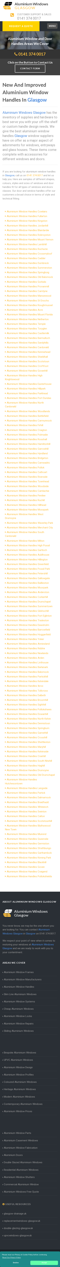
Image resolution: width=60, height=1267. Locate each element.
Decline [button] (16, 1263)
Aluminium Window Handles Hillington (27, 559)
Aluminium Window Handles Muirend (26, 834)
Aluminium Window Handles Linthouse (27, 662)
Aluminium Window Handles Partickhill (27, 676)
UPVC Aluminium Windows (18, 1059)
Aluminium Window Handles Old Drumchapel (31, 774)
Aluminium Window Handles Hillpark (26, 388)
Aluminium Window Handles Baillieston (28, 582)
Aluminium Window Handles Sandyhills (27, 342)
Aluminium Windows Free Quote (21, 1191)
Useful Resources (18, 1204)
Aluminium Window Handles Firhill (25, 425)
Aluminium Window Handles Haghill (26, 765)
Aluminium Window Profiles (19, 1074)
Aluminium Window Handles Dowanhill (27, 714)
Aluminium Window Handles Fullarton (27, 216)
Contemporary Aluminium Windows (23, 1104)
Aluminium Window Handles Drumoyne (28, 770)
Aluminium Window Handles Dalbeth (26, 695)
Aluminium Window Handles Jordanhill (27, 225)
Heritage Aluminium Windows (20, 1089)
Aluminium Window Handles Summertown (29, 606)
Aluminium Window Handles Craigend (27, 871)
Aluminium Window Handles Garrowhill (27, 448)
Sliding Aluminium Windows (19, 1030)
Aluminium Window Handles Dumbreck (28, 263)
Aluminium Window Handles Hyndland (27, 453)
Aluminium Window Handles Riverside (27, 476)
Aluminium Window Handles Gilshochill (28, 610)
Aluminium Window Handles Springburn (28, 728)
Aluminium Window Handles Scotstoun (28, 361)
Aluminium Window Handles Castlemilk (28, 333)
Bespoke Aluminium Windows (20, 1052)
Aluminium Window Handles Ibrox (25, 685)
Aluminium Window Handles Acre (25, 309)
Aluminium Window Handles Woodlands (28, 411)
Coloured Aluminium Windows (20, 1081)
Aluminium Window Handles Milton (25, 540)
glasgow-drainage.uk (15, 1213)
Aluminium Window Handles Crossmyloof (29, 253)
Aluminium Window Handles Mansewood (29, 295)
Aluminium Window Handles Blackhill (26, 862)
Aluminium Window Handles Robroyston (28, 234)
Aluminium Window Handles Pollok (25, 467)
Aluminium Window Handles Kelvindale (27, 681)
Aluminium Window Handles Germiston (28, 843)
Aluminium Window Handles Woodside (28, 486)
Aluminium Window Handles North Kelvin (29, 718)
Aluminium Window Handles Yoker (25, 639)
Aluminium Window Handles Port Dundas (29, 398)
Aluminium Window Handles (19, 986)
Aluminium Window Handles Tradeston (28, 620)
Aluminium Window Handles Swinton (26, 811)
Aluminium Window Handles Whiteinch (27, 806)
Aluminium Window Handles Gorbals (26, 281)
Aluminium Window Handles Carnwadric (28, 462)
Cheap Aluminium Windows (19, 1008)
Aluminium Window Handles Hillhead (26, 505)
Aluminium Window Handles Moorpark (27, 587)
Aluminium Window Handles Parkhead (27, 393)
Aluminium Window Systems (19, 1001)
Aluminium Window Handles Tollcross (27, 690)
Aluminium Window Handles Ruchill (26, 500)
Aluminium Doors (13, 1155)
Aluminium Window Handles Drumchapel (29, 601)
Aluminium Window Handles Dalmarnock (29, 797)
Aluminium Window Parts (17, 1133)
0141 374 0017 (29, 18)
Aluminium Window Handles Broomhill (27, 699)
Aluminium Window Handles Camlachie (28, 490)
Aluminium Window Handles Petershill (27, 573)
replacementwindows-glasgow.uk (22, 1220)
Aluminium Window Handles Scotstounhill (29, 821)
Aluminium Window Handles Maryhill (26, 746)
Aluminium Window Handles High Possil (28, 545)
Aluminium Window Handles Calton (26, 816)
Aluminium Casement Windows (21, 1140)
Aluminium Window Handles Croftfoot (27, 366)
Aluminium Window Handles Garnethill (27, 732)
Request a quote (21, 26)
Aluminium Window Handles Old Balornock (30, 277)
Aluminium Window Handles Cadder (26, 258)
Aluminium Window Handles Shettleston (28, 742)
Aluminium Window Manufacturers (23, 979)
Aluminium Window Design (18, 1067)
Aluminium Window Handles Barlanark (27, 667)
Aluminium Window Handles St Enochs (28, 300)
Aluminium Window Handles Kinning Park (29, 857)
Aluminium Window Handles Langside (27, 788)
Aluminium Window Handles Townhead (28, 481)
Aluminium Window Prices (18, 1111)
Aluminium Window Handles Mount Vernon (30, 239)
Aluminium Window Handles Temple (26, 323)
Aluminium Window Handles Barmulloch (28, 338)
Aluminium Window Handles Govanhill (27, 370)
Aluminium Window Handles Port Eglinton (29, 615)
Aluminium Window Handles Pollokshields (29, 876)
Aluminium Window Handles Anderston (28, 592)
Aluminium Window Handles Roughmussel (30, 305)
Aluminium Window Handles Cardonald (28, 347)
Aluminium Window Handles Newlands (27, 653)
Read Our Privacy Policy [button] (11, 1257)
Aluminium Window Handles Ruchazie (27, 249)
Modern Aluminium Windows (19, 1096)
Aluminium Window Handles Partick (26, 792)
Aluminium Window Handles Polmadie (27, 434)
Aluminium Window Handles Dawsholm (28, 625)
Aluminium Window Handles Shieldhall (27, 356)
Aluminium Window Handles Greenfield (28, 564)
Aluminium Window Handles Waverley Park (30, 522)
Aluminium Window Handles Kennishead (28, 351)
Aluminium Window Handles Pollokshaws (29, 709)
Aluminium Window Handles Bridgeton (27, 458)
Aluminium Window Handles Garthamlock (29, 852)
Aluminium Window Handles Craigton (27, 430)
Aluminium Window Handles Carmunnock (29, 420)
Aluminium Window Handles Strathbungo (29, 848)
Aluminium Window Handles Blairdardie (28, 230)
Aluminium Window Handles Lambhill (27, 244)
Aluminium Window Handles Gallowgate (28, 578)
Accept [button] (44, 1263)
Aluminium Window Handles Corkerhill (27, 597)
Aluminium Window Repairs (19, 1023)
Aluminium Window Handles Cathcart (27, 472)
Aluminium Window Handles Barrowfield (28, 629)
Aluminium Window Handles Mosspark (27, 509)
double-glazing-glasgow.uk (18, 1228)
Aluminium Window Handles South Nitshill (29, 760)
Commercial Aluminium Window (21, 1184)
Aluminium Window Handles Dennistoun (28, 723)
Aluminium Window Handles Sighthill (26, 704)
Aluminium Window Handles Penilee (26, 495)
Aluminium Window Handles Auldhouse (28, 554)
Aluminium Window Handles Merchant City (30, 527)
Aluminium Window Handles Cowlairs (27, 211)
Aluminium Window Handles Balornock (28, 671)
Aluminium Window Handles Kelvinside (27, 751)
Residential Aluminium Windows (21, 1169)
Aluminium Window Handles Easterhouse (29, 383)
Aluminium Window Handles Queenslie (27, 838)
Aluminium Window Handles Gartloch (27, 550)
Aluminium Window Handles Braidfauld (28, 802)
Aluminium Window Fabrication (21, 1147)
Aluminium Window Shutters (19, 1177)
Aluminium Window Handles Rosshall (27, 439)
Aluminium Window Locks (18, 1016)
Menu (52, 26)
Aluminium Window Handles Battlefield (27, 415)
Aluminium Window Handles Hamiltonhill (28, 444)
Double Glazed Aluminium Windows (23, 1162)
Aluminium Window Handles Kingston (27, 220)
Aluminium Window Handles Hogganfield (29, 634)
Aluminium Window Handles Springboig (28, 272)
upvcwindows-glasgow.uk (18, 1235)
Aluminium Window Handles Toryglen (27, 328)
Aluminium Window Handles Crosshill (27, 737)
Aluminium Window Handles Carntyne (27, 291)
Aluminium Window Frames (19, 972)
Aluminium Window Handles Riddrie (26, 648)
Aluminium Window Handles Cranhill (26, 756)
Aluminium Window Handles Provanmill (28, 286)
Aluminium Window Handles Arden (25, 657)
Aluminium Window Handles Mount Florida (30, 314)
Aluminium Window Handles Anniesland (28, 643)
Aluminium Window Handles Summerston (29, 267)
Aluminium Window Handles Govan (26, 866)
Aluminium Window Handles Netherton (28, 319)
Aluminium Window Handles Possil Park (28, 568)
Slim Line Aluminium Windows (20, 994)
